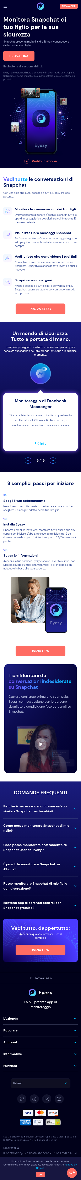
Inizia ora (40, 651)
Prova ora (18, 56)
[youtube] (59, 1098)
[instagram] (46, 1098)
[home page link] (40, 6)
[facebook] (34, 1098)
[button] (28, 460)
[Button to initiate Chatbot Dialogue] (72, 1173)
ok (40, 1174)
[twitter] (21, 1098)
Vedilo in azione (44, 161)
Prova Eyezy (41, 309)
